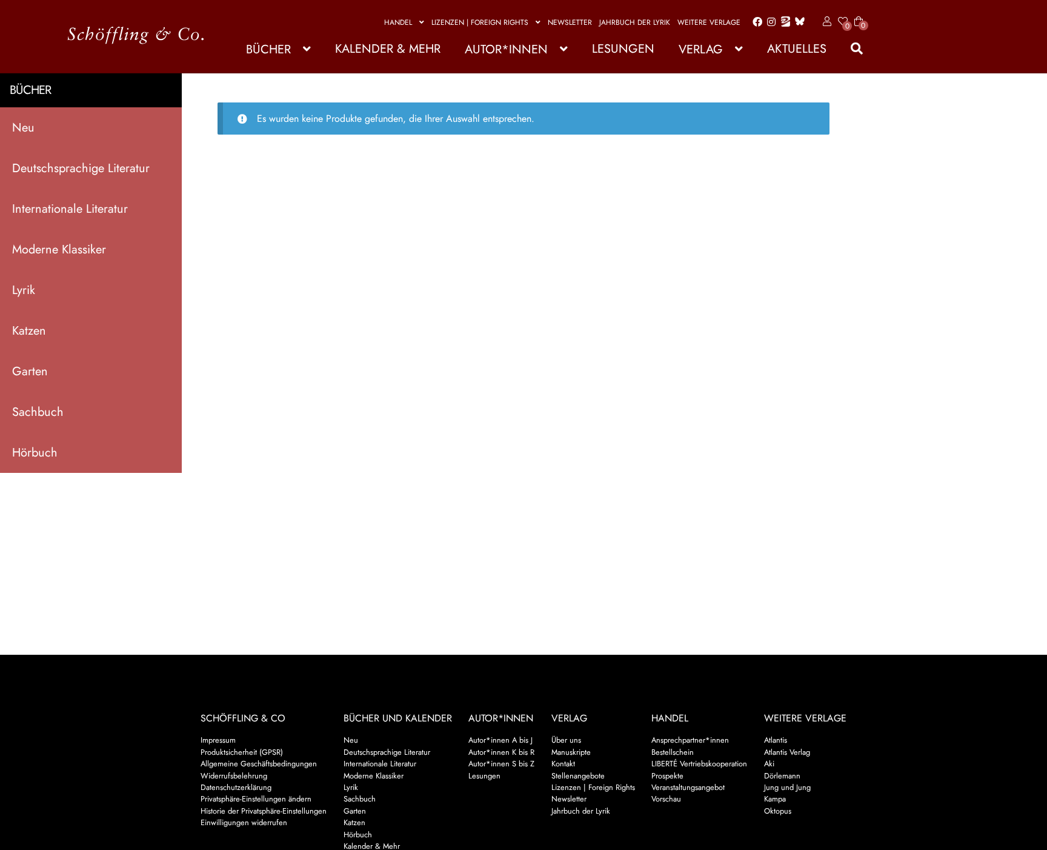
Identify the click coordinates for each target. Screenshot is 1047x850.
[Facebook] (755, 22)
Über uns (566, 740)
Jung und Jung (787, 787)
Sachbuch (38, 412)
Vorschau (666, 799)
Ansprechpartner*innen (690, 740)
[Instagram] (769, 22)
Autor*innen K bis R (501, 752)
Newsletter (570, 22)
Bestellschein (672, 752)
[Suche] (851, 48)
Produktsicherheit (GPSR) (242, 752)
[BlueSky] (797, 22)
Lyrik (23, 290)
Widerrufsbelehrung (234, 775)
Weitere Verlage (708, 22)
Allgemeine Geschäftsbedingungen (259, 763)
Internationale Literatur (70, 209)
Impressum (218, 740)
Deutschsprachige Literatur (81, 168)
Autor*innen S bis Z (501, 763)
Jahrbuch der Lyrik (634, 22)
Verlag (701, 49)
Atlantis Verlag (787, 752)
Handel (398, 22)
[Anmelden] (825, 21)
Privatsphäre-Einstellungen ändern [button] (256, 799)
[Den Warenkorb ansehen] (858, 14)
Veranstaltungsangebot (688, 787)
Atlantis (775, 740)
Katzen (29, 331)
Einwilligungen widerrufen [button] (244, 822)
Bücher (268, 49)
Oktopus (777, 811)
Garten (30, 371)
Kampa (775, 799)
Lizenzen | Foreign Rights (479, 22)
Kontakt (563, 763)
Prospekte (667, 775)
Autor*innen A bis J (500, 740)
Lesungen (623, 49)
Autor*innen (506, 49)
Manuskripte (571, 752)
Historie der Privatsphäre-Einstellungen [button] (264, 811)
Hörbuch (35, 452)
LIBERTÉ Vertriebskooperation (699, 763)
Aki (769, 763)
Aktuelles (796, 49)
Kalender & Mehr (387, 49)
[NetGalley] (783, 22)
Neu (23, 127)
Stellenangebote (578, 775)
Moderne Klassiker (59, 249)
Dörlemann (782, 775)
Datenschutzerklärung (236, 787)
